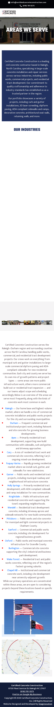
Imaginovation (45, 704)
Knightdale (14, 497)
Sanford (12, 530)
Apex (13, 438)
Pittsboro (11, 519)
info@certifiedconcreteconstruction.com (28, 2)
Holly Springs (13, 486)
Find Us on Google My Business (27, 694)
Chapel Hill (12, 570)
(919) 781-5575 (28, 5)
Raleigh (9, 409)
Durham (14, 423)
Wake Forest (13, 559)
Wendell (11, 508)
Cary (9, 452)
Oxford (8, 541)
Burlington (14, 548)
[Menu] (49, 12)
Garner (10, 475)
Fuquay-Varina (13, 463)
